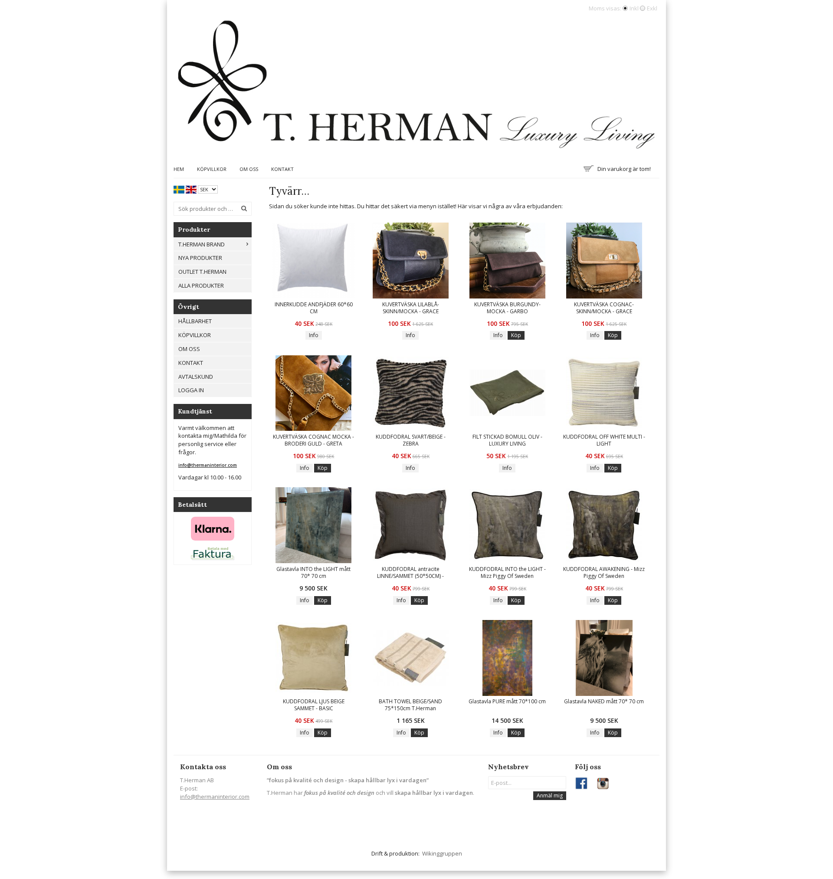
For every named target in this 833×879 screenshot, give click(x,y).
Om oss (248, 169)
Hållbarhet (195, 321)
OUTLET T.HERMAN (202, 272)
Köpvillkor (211, 169)
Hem (179, 169)
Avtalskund (195, 376)
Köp (516, 335)
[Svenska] (179, 189)
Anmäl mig (550, 795)
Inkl (634, 8)
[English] (191, 189)
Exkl (652, 8)
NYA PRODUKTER (200, 258)
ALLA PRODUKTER (201, 285)
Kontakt (282, 169)
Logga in (191, 390)
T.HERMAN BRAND (201, 244)
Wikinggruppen (442, 853)
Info (313, 335)
